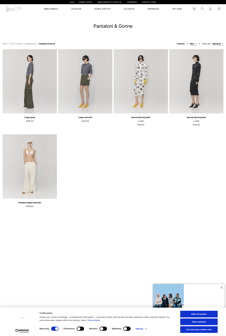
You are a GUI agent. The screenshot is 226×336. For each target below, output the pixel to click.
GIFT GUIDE (177, 9)
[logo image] (13, 9)
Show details (93, 320)
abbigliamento (30, 44)
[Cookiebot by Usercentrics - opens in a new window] (22, 331)
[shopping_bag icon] (219, 8)
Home (5, 44)
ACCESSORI (76, 9)
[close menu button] (221, 288)
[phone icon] (194, 8)
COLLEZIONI (129, 9)
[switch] (80, 329)
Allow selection (199, 322)
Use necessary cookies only (199, 329)
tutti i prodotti (16, 44)
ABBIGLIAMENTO (51, 9)
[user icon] (210, 8)
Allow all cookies (199, 314)
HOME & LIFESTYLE (102, 9)
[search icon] (202, 8)
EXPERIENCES (153, 9)
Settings (139, 329)
